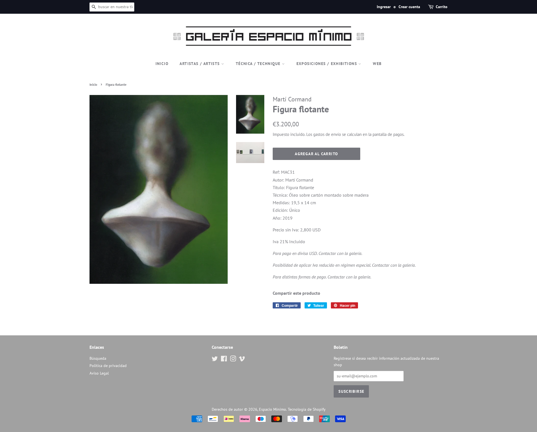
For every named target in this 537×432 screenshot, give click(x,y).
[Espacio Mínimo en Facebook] (224, 359)
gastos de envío (327, 134)
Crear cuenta (409, 6)
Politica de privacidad (108, 365)
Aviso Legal (99, 373)
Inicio (162, 63)
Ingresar (384, 6)
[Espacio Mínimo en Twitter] (215, 359)
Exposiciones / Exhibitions (327, 63)
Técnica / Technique (259, 63)
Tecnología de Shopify (307, 409)
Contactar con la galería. (340, 253)
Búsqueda (98, 358)
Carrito (441, 6)
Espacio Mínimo (272, 409)
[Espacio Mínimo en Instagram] (233, 359)
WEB (377, 63)
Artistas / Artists (200, 63)
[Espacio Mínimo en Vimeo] (242, 359)
